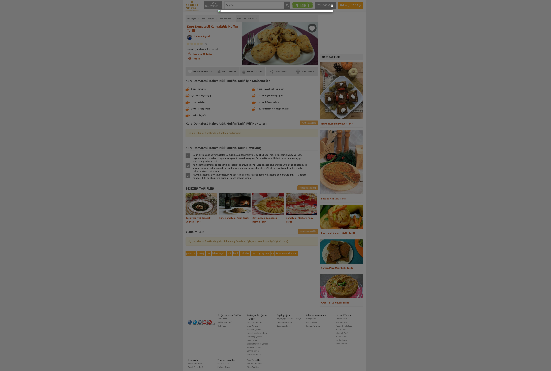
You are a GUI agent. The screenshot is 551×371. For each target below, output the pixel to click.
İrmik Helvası (342, 344)
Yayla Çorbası (253, 326)
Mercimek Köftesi (196, 363)
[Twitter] (196, 322)
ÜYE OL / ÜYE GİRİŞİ (351, 5)
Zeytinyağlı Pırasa (285, 326)
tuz (209, 253)
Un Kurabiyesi (342, 340)
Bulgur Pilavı (312, 322)
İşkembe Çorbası (255, 330)
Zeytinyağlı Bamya (285, 322)
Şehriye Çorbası (254, 351)
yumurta (191, 253)
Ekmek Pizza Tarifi (196, 367)
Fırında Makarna (314, 326)
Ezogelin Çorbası (255, 347)
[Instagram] (201, 322)
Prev (190, 207)
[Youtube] (206, 322)
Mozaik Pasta (342, 322)
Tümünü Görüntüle (308, 188)
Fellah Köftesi (224, 363)
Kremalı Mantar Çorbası (258, 333)
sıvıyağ (201, 253)
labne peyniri (219, 253)
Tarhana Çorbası (255, 354)
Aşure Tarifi (223, 319)
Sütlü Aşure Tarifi (226, 322)
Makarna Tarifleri (255, 363)
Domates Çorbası (255, 322)
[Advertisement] (342, 33)
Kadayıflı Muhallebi (345, 326)
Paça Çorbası (253, 340)
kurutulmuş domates (288, 253)
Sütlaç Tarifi (342, 329)
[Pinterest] (210, 322)
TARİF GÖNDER (326, 5)
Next (315, 207)
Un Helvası (223, 326)
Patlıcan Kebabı (225, 367)
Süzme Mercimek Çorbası (258, 344)
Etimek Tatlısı (342, 336)
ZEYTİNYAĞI (303, 5)
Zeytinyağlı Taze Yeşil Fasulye (290, 319)
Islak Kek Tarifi (343, 333)
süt (230, 253)
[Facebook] (191, 322)
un (273, 253)
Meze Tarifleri (254, 367)
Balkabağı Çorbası (255, 337)
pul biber (246, 253)
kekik (236, 253)
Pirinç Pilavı (312, 319)
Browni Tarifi (342, 319)
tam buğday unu (261, 253)
